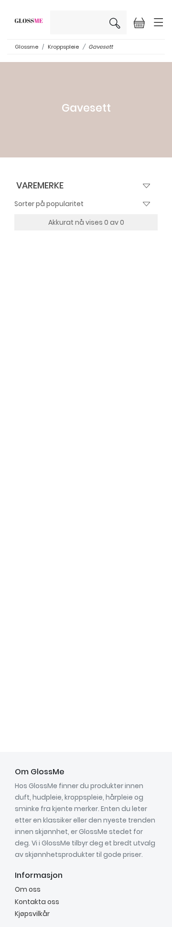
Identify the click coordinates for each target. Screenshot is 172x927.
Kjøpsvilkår (32, 913)
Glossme (26, 47)
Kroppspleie (63, 47)
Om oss (28, 889)
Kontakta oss (37, 901)
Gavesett (100, 47)
